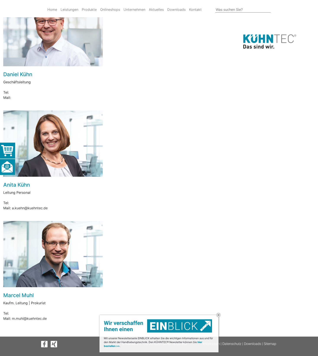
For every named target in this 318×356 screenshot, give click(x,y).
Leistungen (69, 9)
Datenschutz (231, 344)
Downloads (176, 9)
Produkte (89, 9)
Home (52, 9)
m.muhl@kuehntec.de (29, 318)
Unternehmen (134, 9)
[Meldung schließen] (218, 315)
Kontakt (195, 9)
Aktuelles (156, 9)
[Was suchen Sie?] (203, 9)
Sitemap (270, 344)
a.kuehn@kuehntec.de (30, 208)
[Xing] (55, 344)
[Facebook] (46, 344)
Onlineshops (110, 9)
